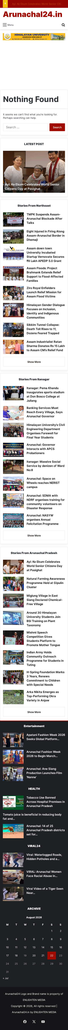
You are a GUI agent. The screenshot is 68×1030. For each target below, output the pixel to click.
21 (43, 955)
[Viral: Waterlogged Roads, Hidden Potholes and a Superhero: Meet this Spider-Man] (13, 860)
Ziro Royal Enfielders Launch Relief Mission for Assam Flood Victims (44, 292)
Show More (34, 361)
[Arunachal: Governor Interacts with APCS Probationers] (13, 450)
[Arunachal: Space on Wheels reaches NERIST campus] (13, 484)
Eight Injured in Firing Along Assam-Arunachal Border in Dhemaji (46, 236)
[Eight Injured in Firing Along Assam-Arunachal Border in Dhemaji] (13, 236)
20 (34, 955)
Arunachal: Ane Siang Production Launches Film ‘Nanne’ (44, 773)
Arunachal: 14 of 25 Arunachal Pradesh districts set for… (45, 830)
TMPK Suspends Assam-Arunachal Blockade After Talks (44, 219)
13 (34, 947)
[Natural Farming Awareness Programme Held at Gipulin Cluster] (13, 584)
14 (43, 947)
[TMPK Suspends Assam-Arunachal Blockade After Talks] (13, 219)
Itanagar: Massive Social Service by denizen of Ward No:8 (45, 466)
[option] (34, 172)
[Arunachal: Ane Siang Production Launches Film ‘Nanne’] (13, 774)
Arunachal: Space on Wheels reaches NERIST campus (43, 483)
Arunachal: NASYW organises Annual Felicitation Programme (43, 520)
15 (51, 947)
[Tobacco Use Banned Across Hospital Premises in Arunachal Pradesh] (13, 803)
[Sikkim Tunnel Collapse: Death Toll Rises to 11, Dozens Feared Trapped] (13, 330)
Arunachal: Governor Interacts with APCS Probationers (41, 449)
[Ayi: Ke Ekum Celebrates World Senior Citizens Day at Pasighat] (13, 567)
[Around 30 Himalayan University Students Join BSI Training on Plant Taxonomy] (13, 618)
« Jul (5, 978)
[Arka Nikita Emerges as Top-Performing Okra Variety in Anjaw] (13, 697)
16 (60, 947)
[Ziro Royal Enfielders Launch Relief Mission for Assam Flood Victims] (13, 293)
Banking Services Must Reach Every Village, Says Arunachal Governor (45, 412)
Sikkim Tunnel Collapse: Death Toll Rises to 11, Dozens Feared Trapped (43, 329)
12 (25, 947)
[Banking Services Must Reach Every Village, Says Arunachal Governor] (13, 413)
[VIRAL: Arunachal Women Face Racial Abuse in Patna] (13, 877)
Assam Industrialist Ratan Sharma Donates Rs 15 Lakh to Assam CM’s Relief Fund (46, 346)
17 (7, 955)
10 (7, 947)
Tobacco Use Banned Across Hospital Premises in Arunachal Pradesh (45, 802)
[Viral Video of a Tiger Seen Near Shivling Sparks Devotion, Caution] (13, 894)
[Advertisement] (34, 65)
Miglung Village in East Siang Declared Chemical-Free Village (45, 600)
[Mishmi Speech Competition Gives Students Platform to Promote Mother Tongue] (13, 637)
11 (16, 947)
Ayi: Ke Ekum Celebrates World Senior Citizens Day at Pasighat (44, 566)
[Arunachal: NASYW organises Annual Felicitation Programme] (13, 520)
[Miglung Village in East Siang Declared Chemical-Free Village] (13, 601)
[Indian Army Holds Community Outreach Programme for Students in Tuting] (13, 657)
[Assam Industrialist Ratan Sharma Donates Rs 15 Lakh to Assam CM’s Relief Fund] (13, 347)
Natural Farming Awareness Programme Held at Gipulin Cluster (46, 583)
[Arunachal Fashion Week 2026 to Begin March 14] (13, 757)
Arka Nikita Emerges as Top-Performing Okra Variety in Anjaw (43, 696)
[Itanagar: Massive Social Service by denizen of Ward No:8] (13, 467)
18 (16, 955)
